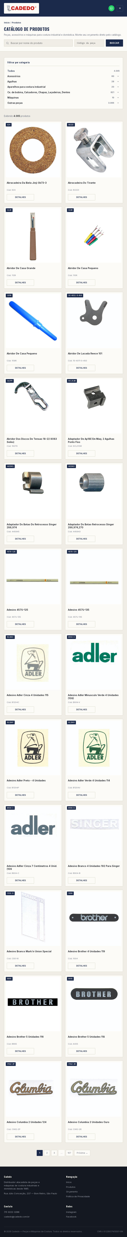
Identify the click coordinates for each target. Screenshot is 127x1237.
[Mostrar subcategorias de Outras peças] (118, 102)
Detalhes (20, 197)
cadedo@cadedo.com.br (17, 1216)
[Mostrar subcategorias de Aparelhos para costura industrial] (118, 86)
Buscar (114, 43)
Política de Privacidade (78, 1196)
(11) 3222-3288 (11, 1212)
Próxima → (82, 1152)
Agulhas (60, 81)
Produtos (16, 22)
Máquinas (60, 97)
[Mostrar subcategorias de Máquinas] (118, 97)
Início (7, 22)
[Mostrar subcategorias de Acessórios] (118, 76)
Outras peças (60, 103)
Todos (63, 71)
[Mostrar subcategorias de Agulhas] (118, 81)
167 (69, 1152)
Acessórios (60, 76)
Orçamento (72, 1191)
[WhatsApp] (111, 8)
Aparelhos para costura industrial (60, 87)
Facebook (71, 1216)
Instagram (71, 1212)
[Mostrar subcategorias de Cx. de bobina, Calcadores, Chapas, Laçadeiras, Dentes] (118, 92)
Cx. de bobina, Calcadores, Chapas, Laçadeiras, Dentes (60, 92)
